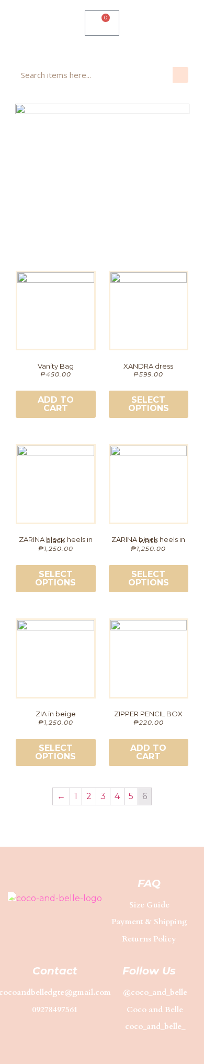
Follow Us (149, 971)
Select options (148, 404)
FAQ (149, 883)
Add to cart (56, 404)
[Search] (180, 75)
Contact (54, 971)
